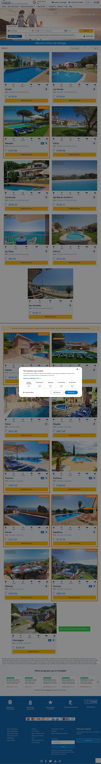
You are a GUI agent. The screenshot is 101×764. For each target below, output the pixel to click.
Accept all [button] (71, 392)
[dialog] (50, 382)
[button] (50, 378)
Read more (51, 375)
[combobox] (77, 369)
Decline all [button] (57, 392)
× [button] (79, 369)
